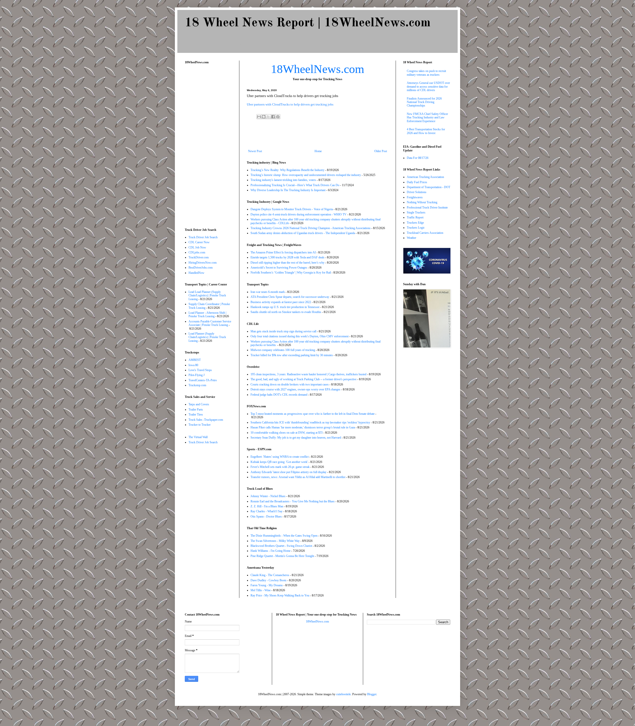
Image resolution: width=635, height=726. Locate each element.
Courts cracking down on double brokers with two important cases (290, 384)
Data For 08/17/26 (417, 158)
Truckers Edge (415, 222)
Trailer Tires (196, 414)
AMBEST (195, 360)
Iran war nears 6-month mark (268, 292)
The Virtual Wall (198, 437)
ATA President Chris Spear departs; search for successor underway (290, 297)
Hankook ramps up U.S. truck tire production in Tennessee (285, 307)
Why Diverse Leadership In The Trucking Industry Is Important (288, 190)
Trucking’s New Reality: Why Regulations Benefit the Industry (287, 170)
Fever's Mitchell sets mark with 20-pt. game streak (280, 467)
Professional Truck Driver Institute (427, 207)
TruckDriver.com (199, 257)
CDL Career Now (199, 242)
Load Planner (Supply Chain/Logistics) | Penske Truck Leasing (207, 337)
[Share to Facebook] (273, 116)
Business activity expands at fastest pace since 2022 (281, 302)
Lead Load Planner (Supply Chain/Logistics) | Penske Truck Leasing (207, 295)
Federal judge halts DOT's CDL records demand (279, 394)
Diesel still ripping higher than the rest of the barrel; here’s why (287, 262)
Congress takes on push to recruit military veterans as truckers (426, 72)
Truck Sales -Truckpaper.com (206, 419)
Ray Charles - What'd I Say (267, 511)
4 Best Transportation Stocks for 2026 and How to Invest (426, 131)
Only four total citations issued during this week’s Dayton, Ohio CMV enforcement (300, 336)
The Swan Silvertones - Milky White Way (275, 541)
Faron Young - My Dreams (267, 585)
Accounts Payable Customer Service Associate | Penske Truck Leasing (210, 323)
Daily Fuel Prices (417, 182)
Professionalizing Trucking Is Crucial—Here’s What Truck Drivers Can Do (295, 185)
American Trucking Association (425, 177)
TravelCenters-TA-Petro (203, 380)
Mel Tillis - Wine (261, 590)
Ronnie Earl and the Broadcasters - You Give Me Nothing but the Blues (293, 501)
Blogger (371, 694)
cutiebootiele (343, 694)
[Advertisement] (317, 135)
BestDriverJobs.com (201, 267)
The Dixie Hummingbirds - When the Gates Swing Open (284, 535)
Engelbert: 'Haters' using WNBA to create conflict (280, 456)
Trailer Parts (196, 409)
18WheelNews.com (317, 68)
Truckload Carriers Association (425, 233)
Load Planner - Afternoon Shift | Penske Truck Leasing (207, 314)
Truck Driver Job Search (203, 237)
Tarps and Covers (199, 404)
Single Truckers (416, 212)
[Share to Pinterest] (277, 116)
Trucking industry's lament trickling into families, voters (283, 180)
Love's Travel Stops (200, 370)
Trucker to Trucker (200, 424)
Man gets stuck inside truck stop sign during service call (283, 331)
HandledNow (196, 273)
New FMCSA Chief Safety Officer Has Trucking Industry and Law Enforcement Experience (427, 117)
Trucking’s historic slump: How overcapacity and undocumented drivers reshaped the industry (306, 175)
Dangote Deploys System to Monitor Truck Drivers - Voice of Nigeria (292, 209)
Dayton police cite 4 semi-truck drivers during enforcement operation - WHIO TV (299, 214)
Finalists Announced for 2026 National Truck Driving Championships (424, 102)
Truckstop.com (197, 385)
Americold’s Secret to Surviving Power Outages (279, 267)
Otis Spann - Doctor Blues (266, 516)
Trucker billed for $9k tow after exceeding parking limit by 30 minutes (292, 355)
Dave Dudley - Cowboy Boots (268, 580)
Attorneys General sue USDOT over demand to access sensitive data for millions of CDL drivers (428, 86)
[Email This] (258, 116)
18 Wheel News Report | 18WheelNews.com (307, 23)
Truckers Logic (416, 227)
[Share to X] (268, 116)
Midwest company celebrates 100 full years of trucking (283, 350)
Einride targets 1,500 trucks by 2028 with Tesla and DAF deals (287, 257)
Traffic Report (415, 217)
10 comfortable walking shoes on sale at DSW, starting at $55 (287, 432)
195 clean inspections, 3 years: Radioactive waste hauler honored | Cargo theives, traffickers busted (308, 374)
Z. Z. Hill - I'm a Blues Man (267, 506)
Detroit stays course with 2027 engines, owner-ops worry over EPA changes (295, 389)
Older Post (380, 151)
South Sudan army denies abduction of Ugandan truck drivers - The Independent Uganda (303, 233)
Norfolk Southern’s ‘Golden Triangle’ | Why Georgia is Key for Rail (291, 272)
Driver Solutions (416, 192)
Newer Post (255, 151)
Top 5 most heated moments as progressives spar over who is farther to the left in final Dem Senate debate (313, 413)
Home (318, 151)
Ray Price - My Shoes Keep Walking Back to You (280, 595)
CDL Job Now (197, 247)
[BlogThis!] (263, 116)
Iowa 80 (193, 365)
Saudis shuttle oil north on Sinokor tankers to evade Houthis (286, 312)
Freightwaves (415, 197)
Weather (411, 238)
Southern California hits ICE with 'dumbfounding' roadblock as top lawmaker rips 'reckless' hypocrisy (310, 422)
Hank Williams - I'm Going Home (270, 551)
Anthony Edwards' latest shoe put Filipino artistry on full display (288, 472)
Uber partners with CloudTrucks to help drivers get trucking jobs (290, 104)
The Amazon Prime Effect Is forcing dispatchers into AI (283, 252)
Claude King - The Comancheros (270, 575)
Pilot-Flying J (197, 375)
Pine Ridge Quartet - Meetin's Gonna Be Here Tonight (282, 556)
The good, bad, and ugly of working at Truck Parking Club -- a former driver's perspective (303, 379)
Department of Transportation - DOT (428, 187)
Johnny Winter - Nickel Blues (268, 496)
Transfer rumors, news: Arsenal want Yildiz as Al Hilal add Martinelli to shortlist (298, 477)
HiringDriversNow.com (203, 262)
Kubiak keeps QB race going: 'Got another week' (279, 462)
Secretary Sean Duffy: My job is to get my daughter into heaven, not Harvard (296, 437)
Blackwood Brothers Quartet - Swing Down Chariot (281, 546)
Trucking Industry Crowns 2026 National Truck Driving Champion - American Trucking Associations (311, 228)
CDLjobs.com (197, 252)
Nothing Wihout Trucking (422, 202)
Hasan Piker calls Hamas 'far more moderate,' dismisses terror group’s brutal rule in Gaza (303, 427)
